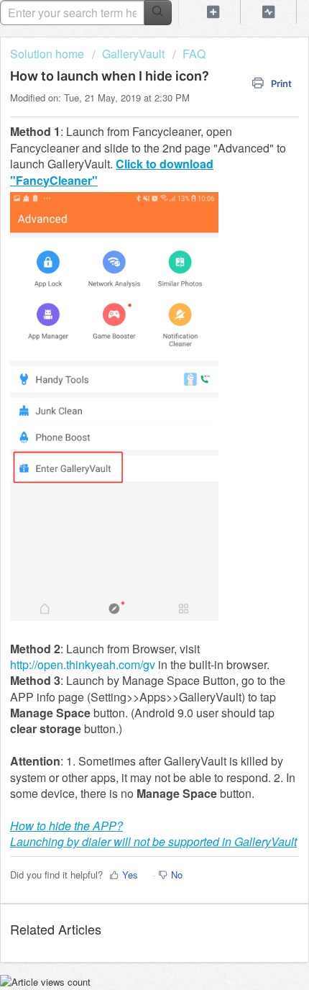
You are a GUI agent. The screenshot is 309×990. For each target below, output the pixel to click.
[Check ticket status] (268, 12)
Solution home (48, 53)
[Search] (158, 12)
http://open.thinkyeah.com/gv (82, 664)
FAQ (194, 53)
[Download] (127, 489)
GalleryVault (133, 53)
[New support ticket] (213, 12)
